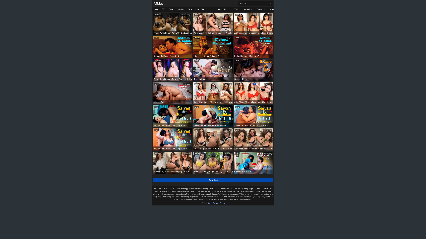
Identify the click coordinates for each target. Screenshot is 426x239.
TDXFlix (237, 9)
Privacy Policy (219, 203)
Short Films (200, 9)
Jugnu (218, 9)
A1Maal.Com (206, 203)
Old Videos (213, 180)
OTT (164, 9)
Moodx (227, 9)
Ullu (210, 9)
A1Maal (159, 3)
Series (171, 9)
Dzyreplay (261, 9)
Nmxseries (273, 9)
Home (155, 9)
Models (181, 9)
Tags (190, 9)
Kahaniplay (248, 9)
